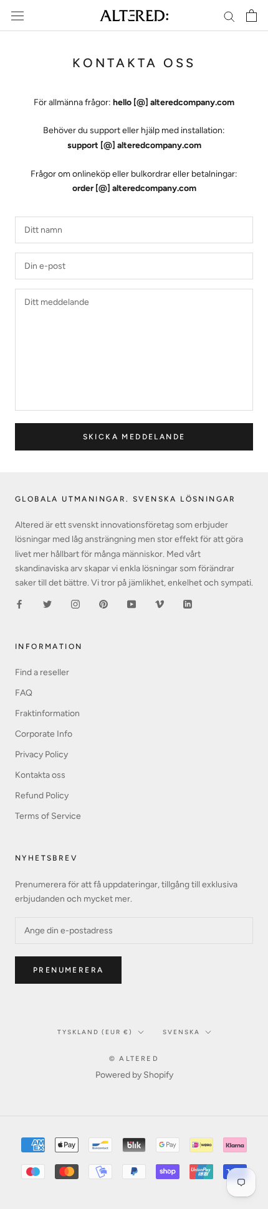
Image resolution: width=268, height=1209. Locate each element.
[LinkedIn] (187, 604)
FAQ (23, 693)
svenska (181, 1032)
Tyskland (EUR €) (95, 1032)
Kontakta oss (40, 775)
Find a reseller (42, 672)
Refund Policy (42, 795)
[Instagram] (75, 604)
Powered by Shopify (134, 1075)
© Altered (134, 1059)
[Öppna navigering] (17, 16)
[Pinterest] (103, 604)
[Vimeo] (159, 604)
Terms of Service (48, 816)
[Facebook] (19, 604)
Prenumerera (68, 970)
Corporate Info (43, 734)
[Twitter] (47, 604)
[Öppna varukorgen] (251, 15)
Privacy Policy (41, 754)
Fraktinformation (47, 713)
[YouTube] (131, 604)
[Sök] (229, 16)
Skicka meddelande (134, 436)
